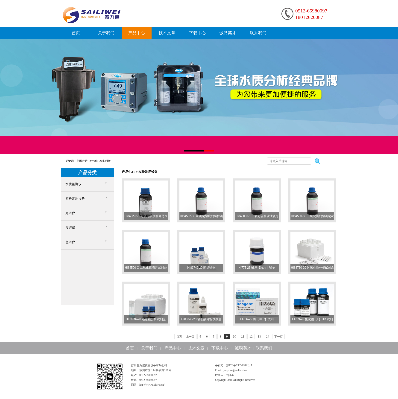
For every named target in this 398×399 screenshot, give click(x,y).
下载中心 (197, 33)
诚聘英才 (227, 33)
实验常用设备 (75, 198)
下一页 (278, 336)
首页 (75, 33)
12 (251, 336)
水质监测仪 (73, 184)
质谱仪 (70, 227)
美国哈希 (82, 161)
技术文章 (167, 33)
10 (234, 336)
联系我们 (258, 33)
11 (242, 336)
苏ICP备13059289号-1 (239, 365)
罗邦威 (93, 161)
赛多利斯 (105, 161)
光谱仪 (70, 213)
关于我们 (106, 33)
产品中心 (136, 33)
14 (267, 336)
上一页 (190, 336)
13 (259, 336)
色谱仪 (70, 242)
